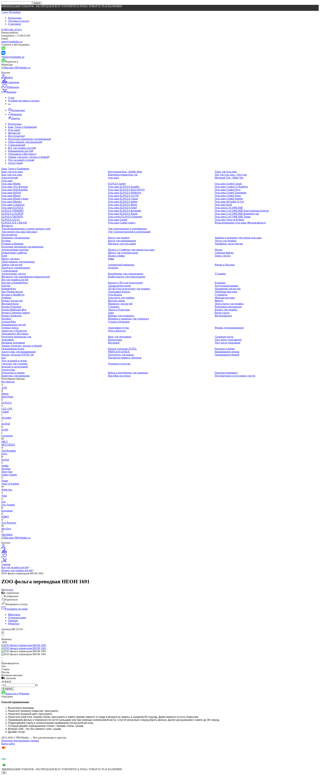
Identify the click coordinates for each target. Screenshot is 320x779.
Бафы (111, 258)
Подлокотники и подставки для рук (235, 375)
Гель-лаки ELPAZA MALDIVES (126, 189)
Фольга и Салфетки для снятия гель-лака (131, 249)
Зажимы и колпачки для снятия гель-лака (238, 237)
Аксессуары (15, 163)
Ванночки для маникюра (15, 375)
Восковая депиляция (13, 342)
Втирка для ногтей (12, 300)
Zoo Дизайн (8, 504)
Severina (5, 468)
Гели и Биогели (117, 330)
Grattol (5, 411)
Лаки (111, 312)
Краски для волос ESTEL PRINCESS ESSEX (122, 350)
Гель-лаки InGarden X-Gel (229, 201)
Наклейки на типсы (119, 375)
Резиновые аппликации (228, 306)
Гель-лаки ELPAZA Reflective (124, 192)
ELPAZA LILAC (10, 219)
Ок (4, 772)
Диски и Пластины (119, 309)
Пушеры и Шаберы (12, 243)
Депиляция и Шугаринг (21, 154)
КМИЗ (5, 516)
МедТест (6, 528)
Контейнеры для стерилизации (125, 273)
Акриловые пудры (118, 327)
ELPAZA (6, 402)
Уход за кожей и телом (20, 160)
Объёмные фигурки (226, 291)
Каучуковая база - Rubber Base (125, 171)
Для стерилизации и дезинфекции (127, 228)
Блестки (5, 285)
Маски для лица (10, 258)
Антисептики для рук (13, 273)
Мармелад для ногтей (120, 303)
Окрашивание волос (12, 348)
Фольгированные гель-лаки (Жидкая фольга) (240, 222)
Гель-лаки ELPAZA (12, 207)
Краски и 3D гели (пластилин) (125, 282)
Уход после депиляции (227, 342)
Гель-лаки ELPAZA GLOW (123, 195)
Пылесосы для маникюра (15, 267)
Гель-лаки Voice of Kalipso (229, 219)
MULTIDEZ (8, 444)
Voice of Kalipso (10, 483)
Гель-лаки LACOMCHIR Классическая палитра (242, 210)
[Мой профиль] (3, 547)
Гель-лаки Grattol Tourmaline (230, 192)
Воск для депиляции (119, 336)
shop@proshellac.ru (11, 41)
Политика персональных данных (20, 740)
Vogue (4, 480)
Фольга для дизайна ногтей (16, 570)
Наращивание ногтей (20, 151)
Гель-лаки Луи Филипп (14, 186)
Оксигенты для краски (121, 354)
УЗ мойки (220, 273)
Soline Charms (9, 474)
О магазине (14, 24)
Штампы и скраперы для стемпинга (128, 318)
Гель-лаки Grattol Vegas (228, 195)
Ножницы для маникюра (15, 237)
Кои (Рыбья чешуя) (12, 291)
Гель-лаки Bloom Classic (14, 198)
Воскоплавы (115, 339)
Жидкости (14, 133)
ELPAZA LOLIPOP (12, 213)
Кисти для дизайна (119, 237)
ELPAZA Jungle (117, 183)
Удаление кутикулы (119, 363)
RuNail (5, 459)
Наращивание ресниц (227, 351)
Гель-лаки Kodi (223, 204)
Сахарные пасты (224, 336)
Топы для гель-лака (226, 171)
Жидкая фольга (223, 315)
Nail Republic (8, 450)
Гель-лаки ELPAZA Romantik (124, 210)
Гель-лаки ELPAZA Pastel (122, 207)
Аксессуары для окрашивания (18, 351)
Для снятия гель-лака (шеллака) (19, 231)
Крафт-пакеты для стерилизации (126, 276)
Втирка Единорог (11, 306)
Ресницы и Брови (225, 348)
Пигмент (6, 318)
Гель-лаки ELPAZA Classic (123, 198)
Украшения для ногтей (227, 288)
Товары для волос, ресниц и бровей (28, 157)
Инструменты (16, 136)
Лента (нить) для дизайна (229, 303)
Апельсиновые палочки (14, 249)
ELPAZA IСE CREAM (14, 222)
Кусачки (6, 240)
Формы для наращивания (229, 327)
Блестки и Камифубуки (14, 282)
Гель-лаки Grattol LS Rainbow (231, 186)
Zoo (3, 501)
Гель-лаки (13, 130)
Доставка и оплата (18, 21)
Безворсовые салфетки (14, 252)
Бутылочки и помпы (13, 372)
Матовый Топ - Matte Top (229, 177)
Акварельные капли (119, 285)
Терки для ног (223, 255)
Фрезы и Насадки (225, 264)
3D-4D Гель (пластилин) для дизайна (129, 288)
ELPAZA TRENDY (12, 216)
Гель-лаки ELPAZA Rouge (123, 213)
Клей (4, 255)
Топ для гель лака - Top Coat (231, 174)
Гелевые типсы (9, 327)
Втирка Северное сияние (15, 312)
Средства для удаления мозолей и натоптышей (14, 365)
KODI (4, 429)
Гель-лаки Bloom (10, 195)
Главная (5, 564)
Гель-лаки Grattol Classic (228, 183)
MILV (4, 441)
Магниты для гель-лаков (122, 243)
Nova (4, 453)
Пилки (218, 249)
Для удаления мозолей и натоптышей (129, 231)
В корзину (8, 688)
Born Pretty (7, 396)
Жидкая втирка (10, 303)
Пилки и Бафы (116, 255)
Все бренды (8, 381)
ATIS (4, 387)
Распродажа (15, 18)
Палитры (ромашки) (226, 372)
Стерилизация (16, 145)
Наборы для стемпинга (121, 315)
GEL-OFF (6, 408)
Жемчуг (219, 300)
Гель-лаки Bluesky (11, 201)
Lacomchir (7, 435)
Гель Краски (115, 294)
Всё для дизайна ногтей (21, 148)
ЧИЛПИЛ (7, 534)
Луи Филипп (8, 522)
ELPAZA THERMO (12, 210)
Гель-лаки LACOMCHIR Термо (232, 216)
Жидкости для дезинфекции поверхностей (25, 276)
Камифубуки (8, 288)
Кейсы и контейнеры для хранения (128, 372)
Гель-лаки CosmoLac (13, 204)
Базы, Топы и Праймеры (22, 127)
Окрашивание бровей (227, 354)
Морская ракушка (225, 297)
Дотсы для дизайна (225, 240)
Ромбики (6, 297)
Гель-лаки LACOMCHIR (229, 207)
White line (6, 489)
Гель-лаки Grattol (117, 219)
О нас (11, 97)
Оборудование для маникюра (24, 142)
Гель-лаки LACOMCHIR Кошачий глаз (237, 213)
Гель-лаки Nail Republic (14, 189)
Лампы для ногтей (11, 264)
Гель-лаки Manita (10, 183)
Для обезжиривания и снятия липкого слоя (25, 228)
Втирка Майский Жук (13, 309)
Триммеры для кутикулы (229, 243)
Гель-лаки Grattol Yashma (229, 198)
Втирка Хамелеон (11, 315)
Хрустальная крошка (226, 285)
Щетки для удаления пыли (123, 252)
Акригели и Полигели (14, 330)
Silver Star (6, 471)
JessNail (5, 423)
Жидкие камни (116, 300)
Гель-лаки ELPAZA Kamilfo (123, 186)
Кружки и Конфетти (12, 294)
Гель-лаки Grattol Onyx (227, 189)
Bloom (4, 393)
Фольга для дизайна (226, 309)
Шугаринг (114, 342)
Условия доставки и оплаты (24, 100)
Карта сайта (8, 743)
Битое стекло (222, 312)
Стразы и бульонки (119, 321)
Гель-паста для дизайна (121, 297)
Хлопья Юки (8, 321)
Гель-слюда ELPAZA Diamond (125, 216)
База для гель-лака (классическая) (11, 176)
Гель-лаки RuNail (11, 192)
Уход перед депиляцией (228, 339)
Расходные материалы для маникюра (29, 139)
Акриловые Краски (119, 291)
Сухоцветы (221, 294)
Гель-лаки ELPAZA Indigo (123, 201)
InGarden (6, 417)
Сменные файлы (224, 252)
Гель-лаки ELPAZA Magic (122, 204)
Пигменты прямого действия (124, 357)
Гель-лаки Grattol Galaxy (122, 222)
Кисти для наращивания (122, 240)
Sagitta (4, 465)
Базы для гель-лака (12, 171)
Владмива (7, 510)
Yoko (4, 495)
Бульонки (220, 282)
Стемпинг (114, 306)
